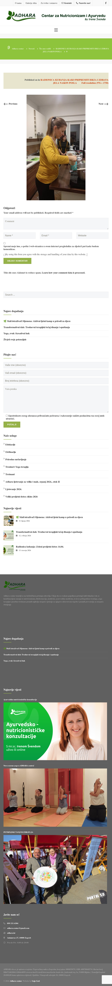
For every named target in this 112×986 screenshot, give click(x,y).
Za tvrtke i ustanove (49, 3)
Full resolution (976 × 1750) (95, 82)
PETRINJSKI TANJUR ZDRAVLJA (18, 832)
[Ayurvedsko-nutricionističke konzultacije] (55, 731)
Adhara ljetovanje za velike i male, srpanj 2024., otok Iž (32, 481)
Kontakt (68, 3)
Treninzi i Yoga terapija (17, 466)
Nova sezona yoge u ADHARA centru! (19, 765)
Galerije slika (31, 3)
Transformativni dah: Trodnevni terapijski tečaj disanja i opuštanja (37, 327)
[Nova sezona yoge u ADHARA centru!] (55, 797)
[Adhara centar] (56, 16)
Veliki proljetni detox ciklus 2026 (21, 496)
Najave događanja (13, 311)
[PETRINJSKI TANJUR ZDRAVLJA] (55, 869)
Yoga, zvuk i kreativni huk (17, 333)
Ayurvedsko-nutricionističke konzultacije (20, 699)
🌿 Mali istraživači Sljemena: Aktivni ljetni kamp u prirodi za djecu (37, 321)
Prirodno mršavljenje (15, 459)
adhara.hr (11, 932)
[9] (56, 147)
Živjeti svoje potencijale (15, 339)
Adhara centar (16, 980)
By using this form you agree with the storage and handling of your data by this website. (46, 254)
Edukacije (10, 444)
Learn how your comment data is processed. (63, 272)
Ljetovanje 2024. (13, 489)
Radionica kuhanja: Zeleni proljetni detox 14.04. (40, 546)
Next (103, 103)
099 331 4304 (12, 923)
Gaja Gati (36, 980)
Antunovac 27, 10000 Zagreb (19, 937)
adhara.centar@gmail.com (18, 928)
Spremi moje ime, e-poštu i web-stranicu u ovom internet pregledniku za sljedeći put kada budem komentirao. (51, 248)
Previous (10, 103)
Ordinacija (10, 452)
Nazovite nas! (85, 3)
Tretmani (10, 474)
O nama (18, 3)
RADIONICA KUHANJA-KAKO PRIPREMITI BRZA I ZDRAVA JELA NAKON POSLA (74, 81)
